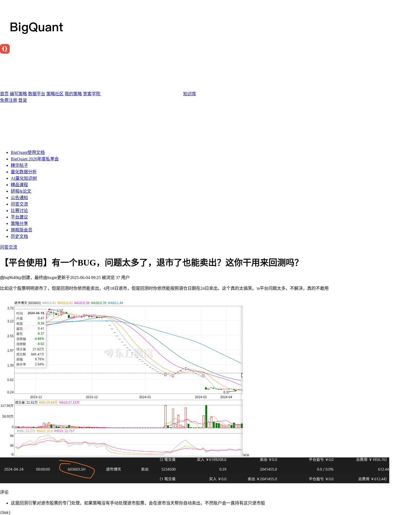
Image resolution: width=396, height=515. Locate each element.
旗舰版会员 (21, 230)
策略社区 (55, 93)
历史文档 (19, 236)
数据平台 (36, 93)
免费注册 (8, 100)
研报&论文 (21, 191)
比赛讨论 (19, 210)
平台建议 (19, 217)
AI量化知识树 (24, 178)
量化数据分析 (24, 172)
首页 (4, 93)
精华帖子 (19, 165)
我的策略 (73, 93)
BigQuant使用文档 (28, 152)
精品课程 (19, 184)
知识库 (189, 93)
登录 (22, 100)
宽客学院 (92, 93)
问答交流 (19, 204)
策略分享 (19, 223)
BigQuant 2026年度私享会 (35, 159)
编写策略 (18, 93)
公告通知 (19, 197)
